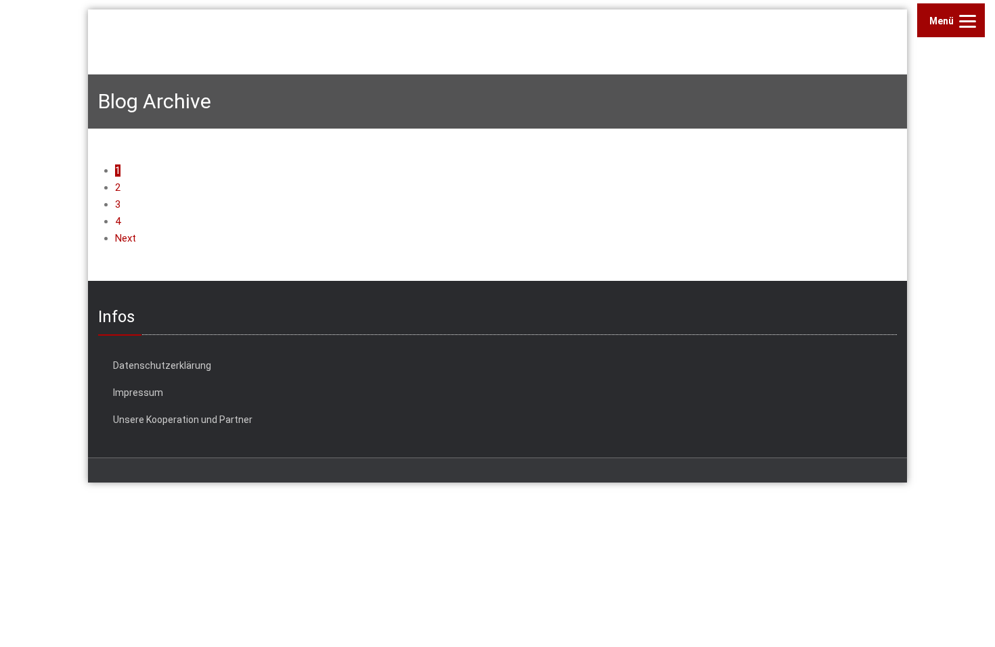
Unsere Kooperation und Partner (182, 419)
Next (125, 238)
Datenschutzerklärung (162, 365)
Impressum (138, 392)
